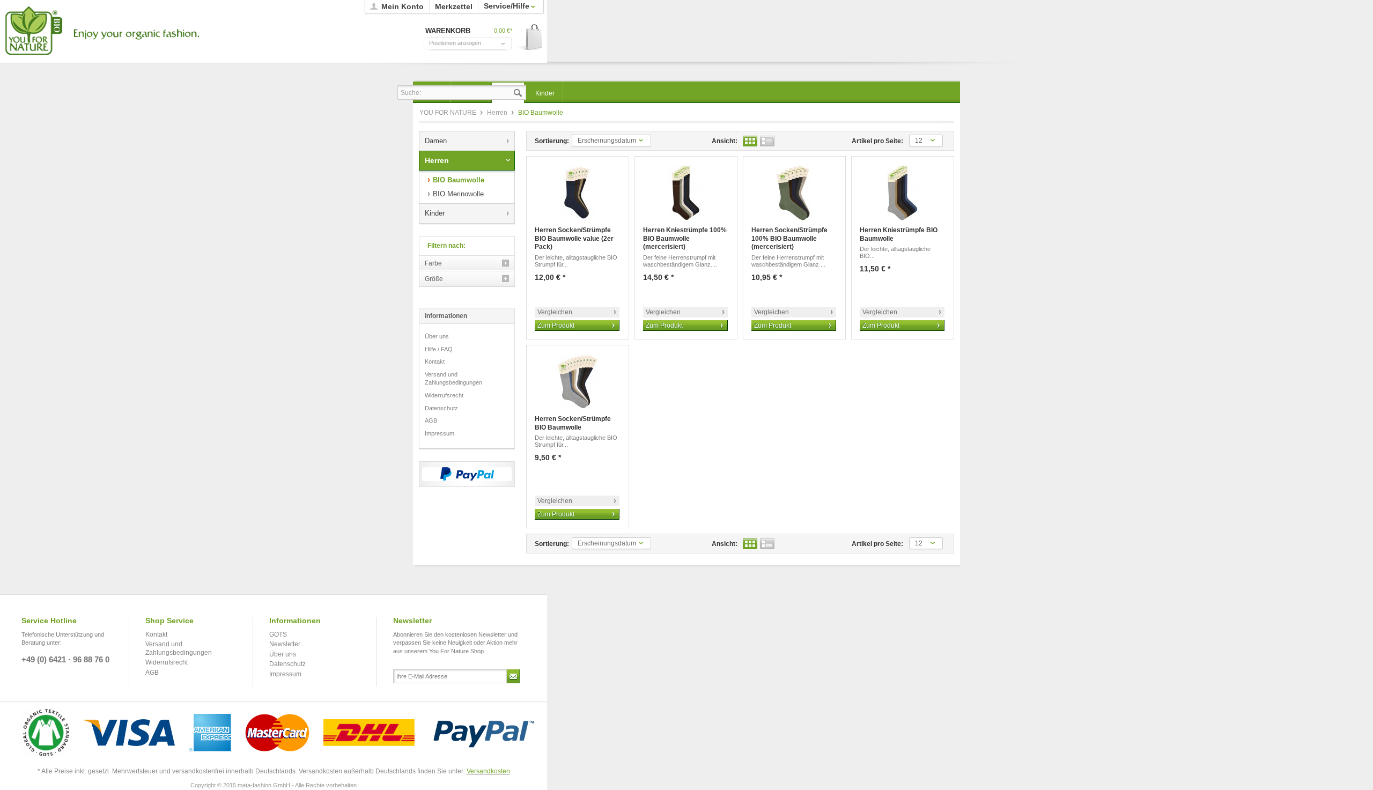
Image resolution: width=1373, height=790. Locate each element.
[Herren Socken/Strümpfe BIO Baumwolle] (578, 381)
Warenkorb (530, 37)
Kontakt (435, 361)
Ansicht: (724, 141)
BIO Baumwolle (458, 180)
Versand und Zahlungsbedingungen (453, 378)
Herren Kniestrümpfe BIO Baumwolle (899, 234)
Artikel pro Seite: (877, 141)
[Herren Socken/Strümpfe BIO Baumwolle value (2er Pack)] (578, 193)
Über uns (437, 336)
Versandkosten (488, 771)
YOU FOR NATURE (101, 30)
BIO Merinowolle (458, 194)
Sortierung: (552, 141)
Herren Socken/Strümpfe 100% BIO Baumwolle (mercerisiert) (789, 238)
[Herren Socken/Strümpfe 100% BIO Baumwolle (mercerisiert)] (794, 193)
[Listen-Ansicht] (767, 141)
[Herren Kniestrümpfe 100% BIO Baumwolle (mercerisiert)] (686, 193)
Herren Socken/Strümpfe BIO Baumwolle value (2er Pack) (574, 238)
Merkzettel (454, 6)
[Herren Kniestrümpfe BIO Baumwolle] (903, 193)
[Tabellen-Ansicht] (750, 141)
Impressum (439, 433)
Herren (498, 112)
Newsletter (284, 644)
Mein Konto (402, 6)
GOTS (278, 634)
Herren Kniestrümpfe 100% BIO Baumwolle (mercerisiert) (685, 238)
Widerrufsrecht (444, 395)
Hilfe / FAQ (439, 349)
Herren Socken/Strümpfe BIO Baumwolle (573, 423)
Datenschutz (441, 408)
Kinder (435, 213)
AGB (431, 420)
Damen (436, 141)
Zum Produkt (555, 325)
